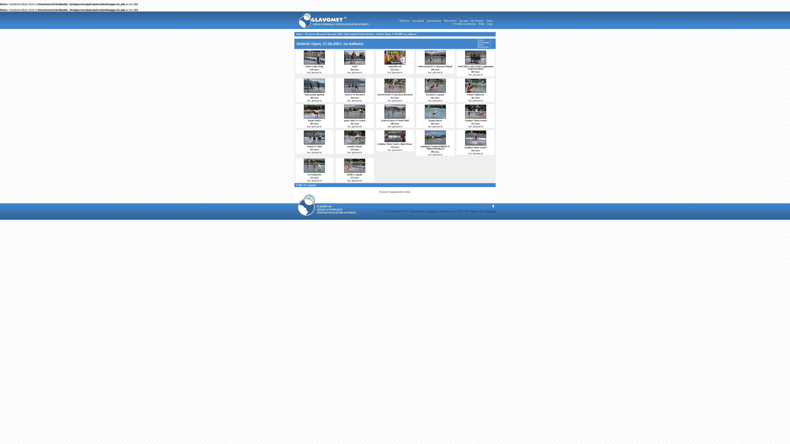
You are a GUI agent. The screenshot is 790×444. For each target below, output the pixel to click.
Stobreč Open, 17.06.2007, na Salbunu (396, 34)
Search (489, 20)
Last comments (434, 20)
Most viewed (450, 20)
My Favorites (477, 20)
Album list (404, 20)
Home (481, 23)
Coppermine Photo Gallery (399, 192)
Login (490, 23)
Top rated (463, 20)
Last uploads (418, 20)
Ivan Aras (491, 211)
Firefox (433, 211)
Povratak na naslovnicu (464, 23)
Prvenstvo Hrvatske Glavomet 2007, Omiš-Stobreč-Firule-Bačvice (339, 34)
